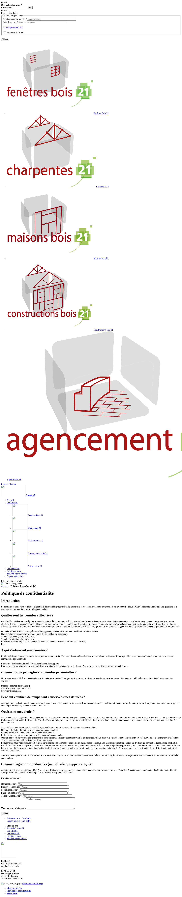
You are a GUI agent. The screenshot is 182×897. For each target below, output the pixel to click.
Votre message (13, 808)
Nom (9, 784)
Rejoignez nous (14, 571)
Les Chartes (12, 502)
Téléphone (11, 796)
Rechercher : (7, 7)
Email (9, 793)
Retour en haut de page (32, 883)
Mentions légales (14, 888)
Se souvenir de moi (15, 32)
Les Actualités (13, 833)
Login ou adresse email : (15, 19)
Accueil (10, 500)
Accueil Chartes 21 (15, 828)
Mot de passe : (10, 22)
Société (10, 790)
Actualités (13, 568)
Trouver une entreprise (17, 573)
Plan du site (12, 893)
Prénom (10, 787)
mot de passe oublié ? (13, 27)
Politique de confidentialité (19, 891)
